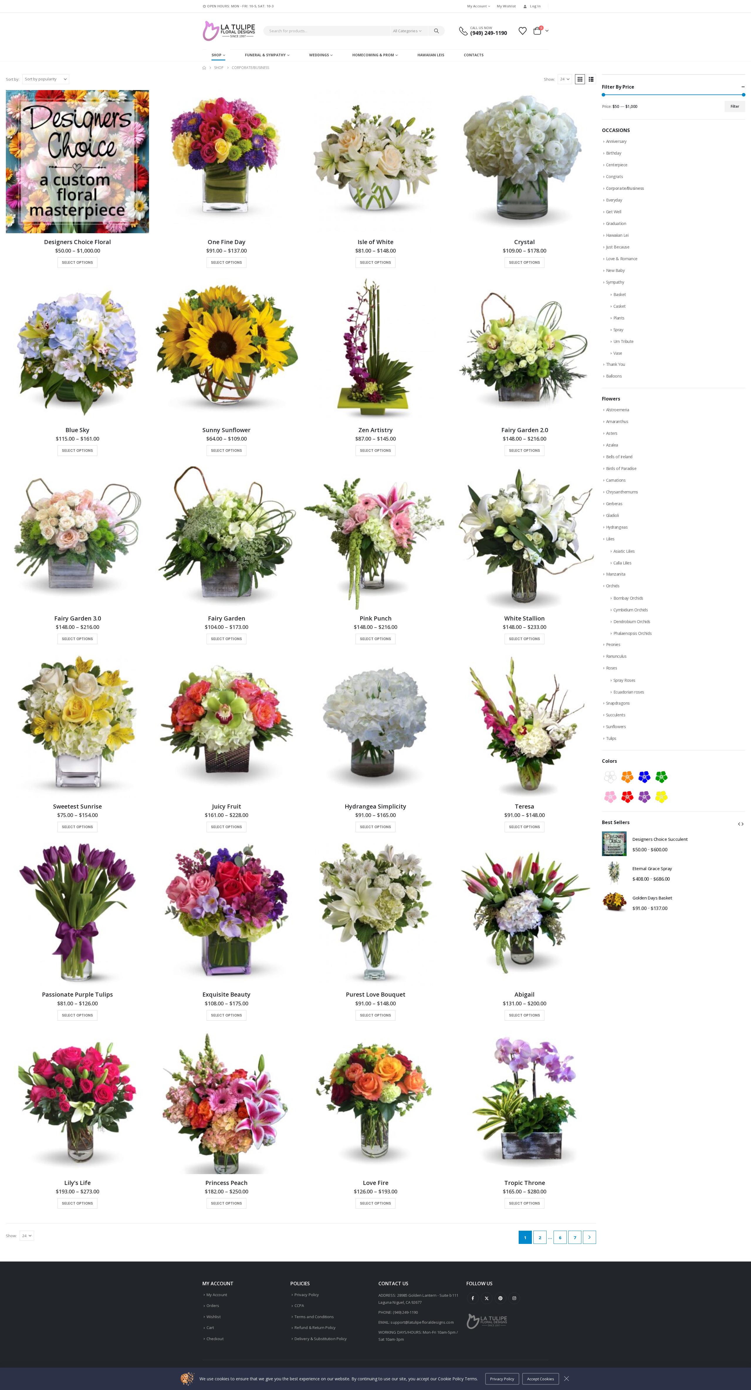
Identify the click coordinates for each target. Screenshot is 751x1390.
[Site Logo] (228, 31)
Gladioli (612, 515)
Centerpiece (616, 165)
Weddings (319, 55)
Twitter (487, 1298)
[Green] (661, 777)
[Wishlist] (522, 31)
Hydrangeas (617, 527)
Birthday (613, 153)
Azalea (612, 445)
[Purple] (644, 797)
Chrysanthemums (622, 492)
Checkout (215, 1338)
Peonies (613, 644)
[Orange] (627, 777)
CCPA (299, 1305)
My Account (477, 6)
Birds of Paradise (621, 468)
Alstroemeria (617, 409)
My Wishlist (506, 6)
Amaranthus (617, 421)
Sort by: (12, 79)
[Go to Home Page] (204, 67)
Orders (213, 1305)
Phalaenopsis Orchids (632, 633)
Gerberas (614, 503)
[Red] (627, 797)
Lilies (610, 539)
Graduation (616, 223)
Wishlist (214, 1316)
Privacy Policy (307, 1294)
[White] (610, 777)
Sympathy (615, 282)
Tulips (611, 738)
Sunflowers (616, 726)
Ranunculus (616, 656)
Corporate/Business (625, 188)
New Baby (615, 270)
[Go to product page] (77, 161)
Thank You (615, 364)
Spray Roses (624, 680)
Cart (210, 1327)
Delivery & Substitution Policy (321, 1338)
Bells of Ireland (619, 456)
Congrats (614, 176)
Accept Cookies (540, 1378)
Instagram (514, 1298)
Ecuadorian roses (628, 692)
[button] (580, 79)
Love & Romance (621, 258)
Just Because (618, 247)
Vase (617, 353)
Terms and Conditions (314, 1316)
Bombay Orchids (628, 598)
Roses (611, 668)
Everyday (614, 200)
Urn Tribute (623, 341)
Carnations (616, 480)
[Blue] (644, 777)
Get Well (613, 211)
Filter (735, 106)
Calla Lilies (622, 563)
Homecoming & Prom (373, 55)
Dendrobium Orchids (631, 621)
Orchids (613, 586)
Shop (216, 55)
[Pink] (610, 797)
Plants (619, 318)
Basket (619, 294)
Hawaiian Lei (617, 235)
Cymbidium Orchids (630, 610)
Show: (549, 79)
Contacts (473, 55)
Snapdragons (618, 703)
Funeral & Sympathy (265, 55)
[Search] (436, 31)
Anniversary (616, 141)
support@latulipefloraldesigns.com (422, 1322)
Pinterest (500, 1298)
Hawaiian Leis (430, 55)
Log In (535, 6)
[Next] (589, 1237)
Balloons (614, 376)
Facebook (473, 1298)
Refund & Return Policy (315, 1327)
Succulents (615, 715)
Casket (619, 306)
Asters (612, 433)
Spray (618, 329)
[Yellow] (661, 797)
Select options (77, 262)
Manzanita (615, 574)
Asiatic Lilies (624, 551)
